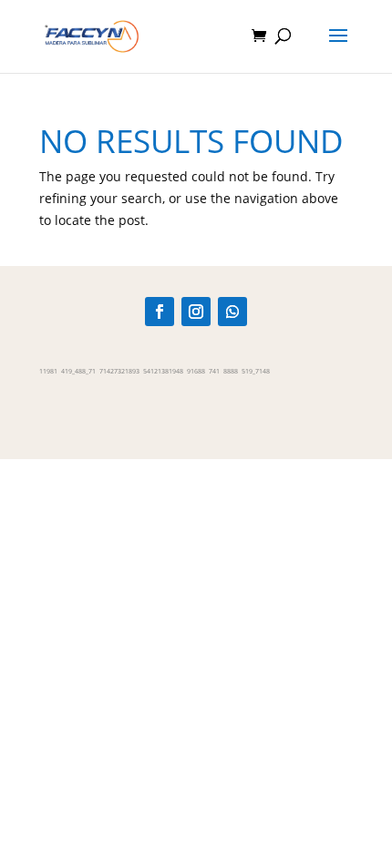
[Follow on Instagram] (196, 311)
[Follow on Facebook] (159, 311)
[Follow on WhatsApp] (232, 311)
